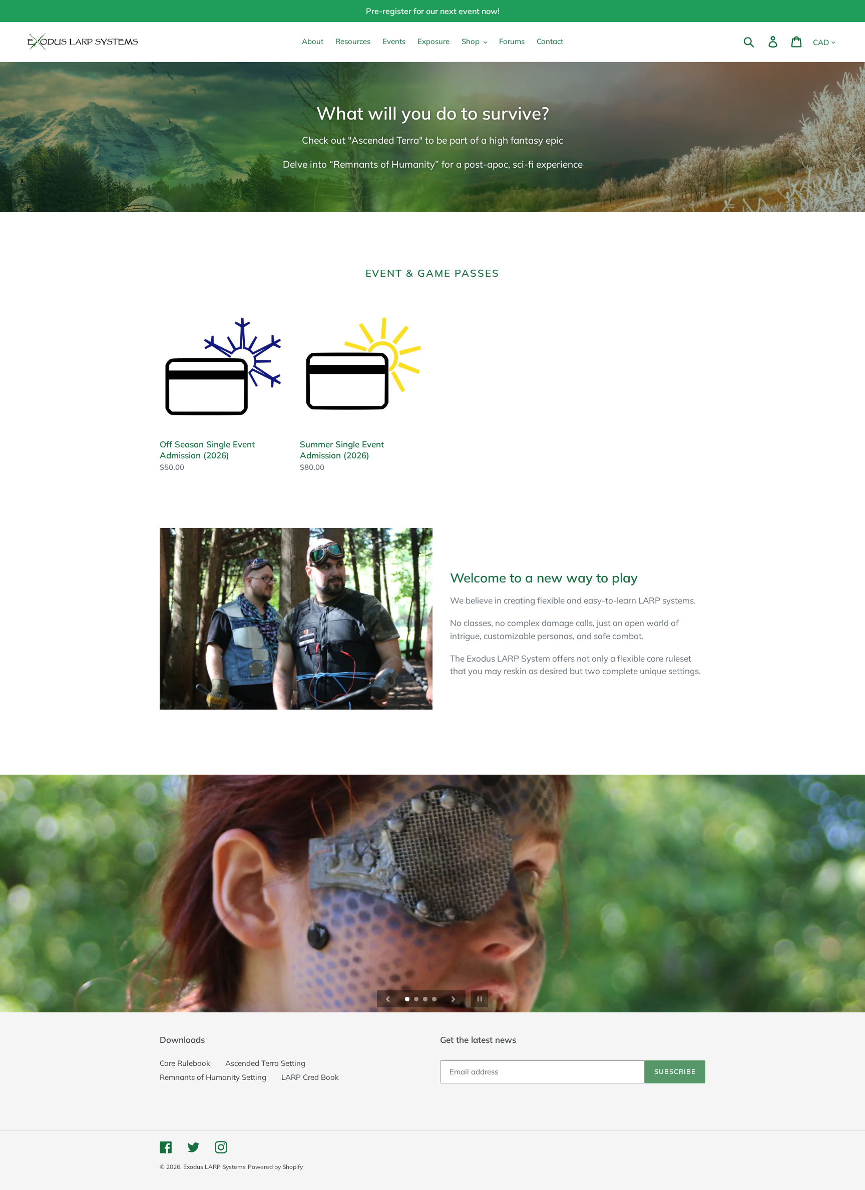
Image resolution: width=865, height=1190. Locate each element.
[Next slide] (454, 999)
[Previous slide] (388, 999)
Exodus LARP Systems (214, 1166)
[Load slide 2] (417, 1000)
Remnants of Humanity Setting (213, 1077)
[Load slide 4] (435, 1000)
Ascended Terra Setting (265, 1063)
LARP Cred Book (310, 1077)
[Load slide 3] (426, 1000)
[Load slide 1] (408, 1000)
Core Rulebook (185, 1063)
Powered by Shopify (275, 1166)
